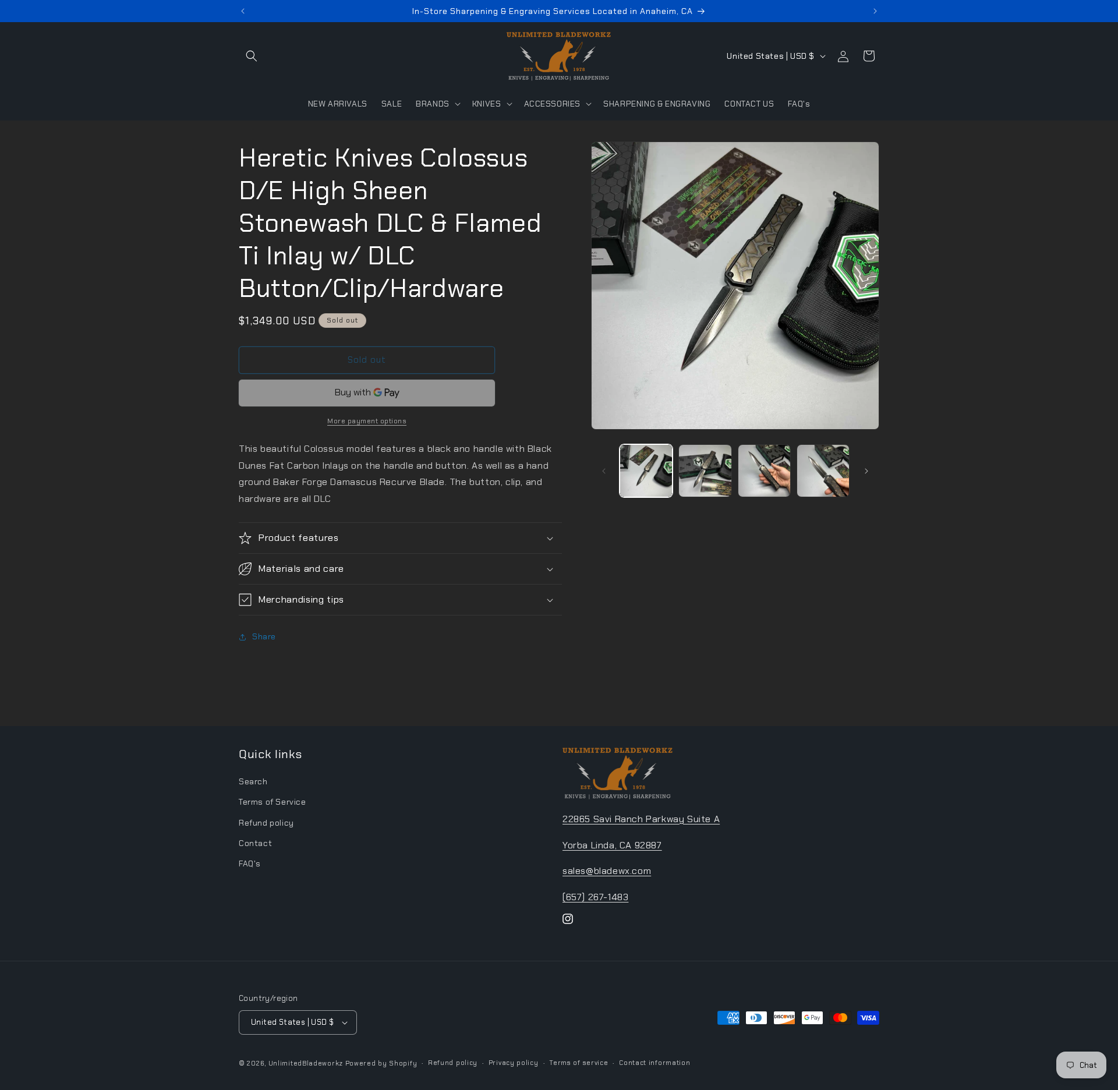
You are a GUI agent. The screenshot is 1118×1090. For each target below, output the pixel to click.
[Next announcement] (875, 11)
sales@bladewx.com (606, 871)
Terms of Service (272, 802)
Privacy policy (514, 1063)
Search (253, 781)
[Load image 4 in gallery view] (823, 470)
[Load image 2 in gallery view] (704, 470)
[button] (251, 56)
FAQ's (250, 863)
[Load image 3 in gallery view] (764, 470)
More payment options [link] (366, 421)
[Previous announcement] (243, 11)
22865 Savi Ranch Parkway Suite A (641, 819)
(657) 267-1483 (595, 897)
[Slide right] (866, 471)
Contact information (654, 1063)
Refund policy (266, 823)
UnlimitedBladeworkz (305, 1063)
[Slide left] (604, 471)
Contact (255, 843)
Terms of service (578, 1063)
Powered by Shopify (381, 1063)
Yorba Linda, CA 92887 (612, 845)
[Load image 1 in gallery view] (646, 470)
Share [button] (264, 636)
